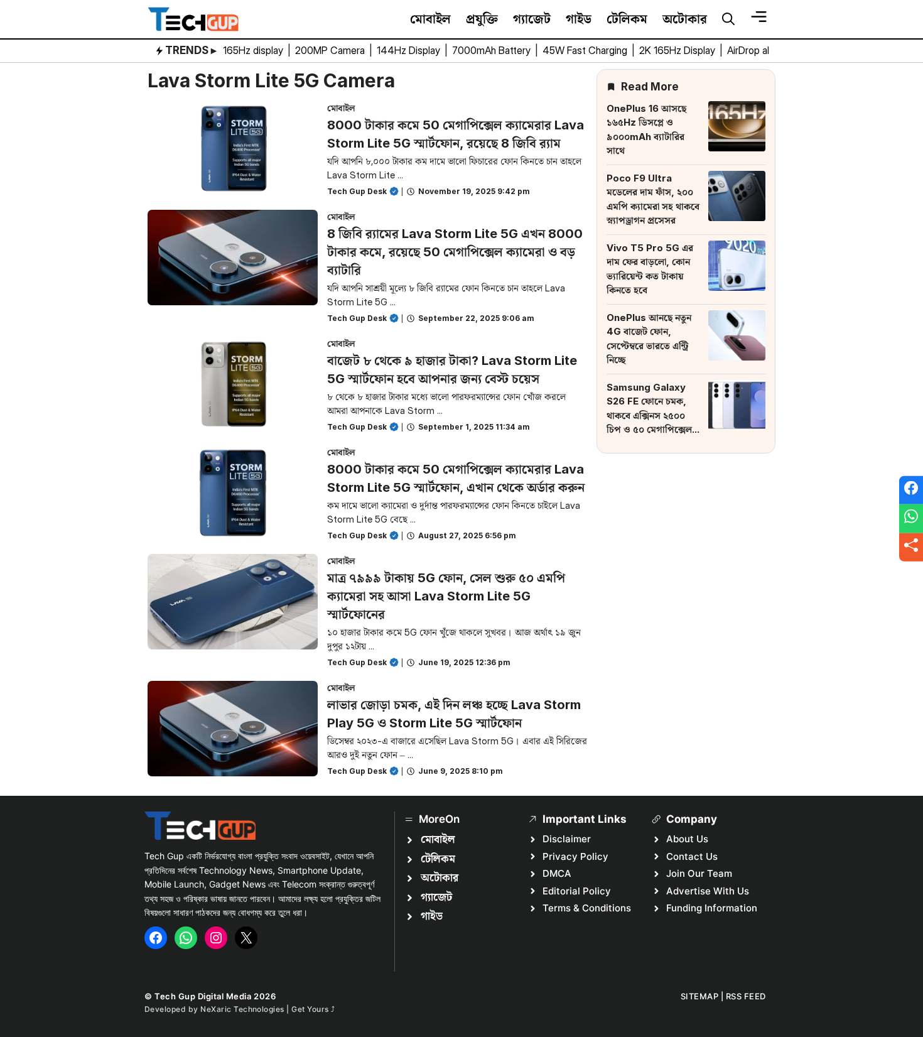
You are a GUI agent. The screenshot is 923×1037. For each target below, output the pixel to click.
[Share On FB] (911, 489)
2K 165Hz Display (678, 50)
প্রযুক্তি (482, 18)
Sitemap (700, 996)
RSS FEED (746, 996)
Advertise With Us (707, 891)
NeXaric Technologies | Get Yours (265, 1009)
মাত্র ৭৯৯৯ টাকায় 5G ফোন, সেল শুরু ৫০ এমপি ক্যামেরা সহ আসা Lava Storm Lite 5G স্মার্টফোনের (446, 596)
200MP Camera (331, 50)
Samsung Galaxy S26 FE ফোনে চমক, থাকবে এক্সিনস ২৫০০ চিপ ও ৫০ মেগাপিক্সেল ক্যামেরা (649, 415)
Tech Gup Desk (357, 191)
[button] (728, 19)
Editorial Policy (576, 891)
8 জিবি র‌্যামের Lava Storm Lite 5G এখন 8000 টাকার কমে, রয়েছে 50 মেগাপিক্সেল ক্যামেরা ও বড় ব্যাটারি (455, 252)
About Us (687, 839)
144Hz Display (410, 50)
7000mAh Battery (492, 50)
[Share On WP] (911, 518)
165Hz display (254, 50)
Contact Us (692, 856)
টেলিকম (627, 18)
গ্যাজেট (532, 18)
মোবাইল (430, 18)
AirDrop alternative (769, 50)
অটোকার (684, 18)
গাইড (578, 18)
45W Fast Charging (586, 50)
